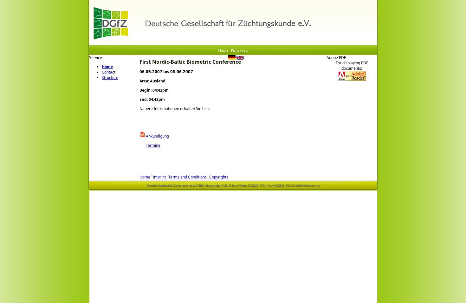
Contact (108, 72)
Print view (239, 50)
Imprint (159, 177)
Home (223, 50)
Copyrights (218, 177)
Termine (149, 145)
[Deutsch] (232, 58)
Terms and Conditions (187, 177)
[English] (240, 58)
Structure (110, 77)
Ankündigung (157, 136)
